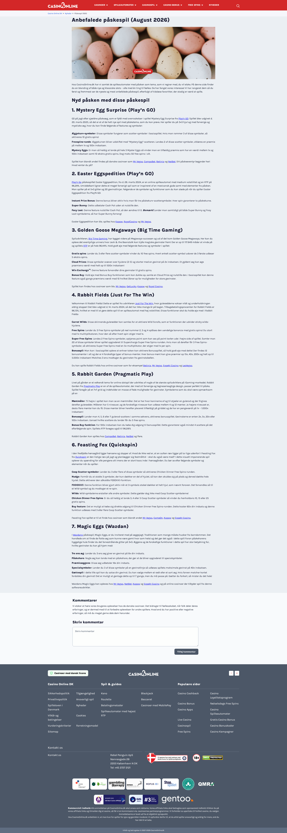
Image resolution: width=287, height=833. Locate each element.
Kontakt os (54, 755)
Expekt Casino (171, 365)
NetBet (171, 161)
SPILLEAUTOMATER (123, 5)
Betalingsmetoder (112, 705)
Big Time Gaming (97, 238)
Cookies (81, 715)
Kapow (119, 221)
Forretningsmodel (87, 725)
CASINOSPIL (148, 5)
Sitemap (53, 731)
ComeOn (158, 517)
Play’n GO (183, 118)
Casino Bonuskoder (222, 725)
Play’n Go (76, 182)
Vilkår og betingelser (55, 717)
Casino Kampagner (221, 731)
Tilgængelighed (85, 693)
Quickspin (80, 456)
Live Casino (184, 719)
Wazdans (78, 534)
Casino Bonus (186, 703)
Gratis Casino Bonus (222, 719)
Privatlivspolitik (57, 699)
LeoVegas (187, 365)
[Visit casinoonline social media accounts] (231, 673)
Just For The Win (144, 303)
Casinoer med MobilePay (156, 705)
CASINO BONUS (171, 5)
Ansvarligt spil (85, 699)
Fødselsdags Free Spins (224, 703)
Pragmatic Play (92, 386)
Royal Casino (156, 286)
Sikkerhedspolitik (59, 693)
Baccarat (146, 699)
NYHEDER (214, 5)
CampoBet (149, 161)
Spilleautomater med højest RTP (118, 713)
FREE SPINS (194, 5)
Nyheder (68, 13)
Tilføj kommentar (186, 652)
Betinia (160, 161)
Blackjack (147, 693)
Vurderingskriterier (59, 725)
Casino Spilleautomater (220, 711)
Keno (104, 693)
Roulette (106, 699)
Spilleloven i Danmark (55, 707)
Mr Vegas (138, 161)
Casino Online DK (55, 13)
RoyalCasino (130, 221)
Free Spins (184, 731)
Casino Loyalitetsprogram (221, 695)
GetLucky (131, 286)
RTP (85, 245)
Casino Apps (185, 709)
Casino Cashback (188, 693)
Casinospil (184, 725)
